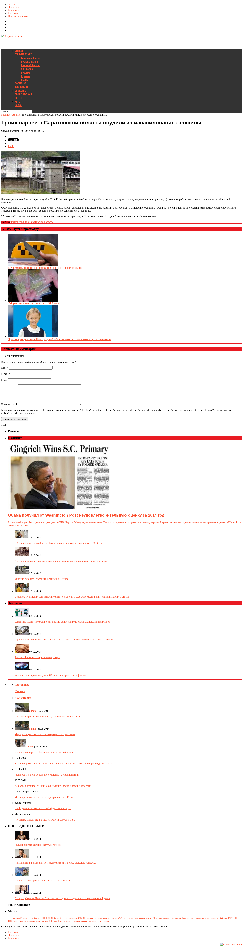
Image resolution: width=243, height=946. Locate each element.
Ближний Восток (30, 65)
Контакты (13, 13)
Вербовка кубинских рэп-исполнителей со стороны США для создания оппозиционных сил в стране (72, 596)
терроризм (214, 918)
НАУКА (18, 105)
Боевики (26, 72)
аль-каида (18, 921)
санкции (84, 921)
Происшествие (187, 918)
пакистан (69, 921)
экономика (166, 918)
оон (55, 921)
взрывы (90, 918)
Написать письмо (18, 16)
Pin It (11, 146)
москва (159, 918)
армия (100, 918)
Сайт (4, 380)
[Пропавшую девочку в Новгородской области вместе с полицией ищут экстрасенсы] (33, 336)
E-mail (5, 373)
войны (74, 918)
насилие (15, 222)
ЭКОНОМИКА (21, 87)
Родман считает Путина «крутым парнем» (38, 844)
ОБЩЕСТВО (20, 91)
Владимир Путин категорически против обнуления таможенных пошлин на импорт (62, 621)
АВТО (17, 101)
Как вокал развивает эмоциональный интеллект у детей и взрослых (53, 786)
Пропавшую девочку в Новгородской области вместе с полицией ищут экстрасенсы (59, 339)
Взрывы (25, 76)
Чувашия (61, 921)
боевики (37, 918)
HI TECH (18, 98)
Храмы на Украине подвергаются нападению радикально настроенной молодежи (61, 561)
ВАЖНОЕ (81, 918)
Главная (19, 51)
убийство (223, 918)
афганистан (27, 921)
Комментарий (9, 404)
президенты (144, 918)
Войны (24, 80)
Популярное (22, 684)
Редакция (13, 10)
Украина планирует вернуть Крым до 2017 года (41, 578)
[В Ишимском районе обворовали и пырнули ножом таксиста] (33, 264)
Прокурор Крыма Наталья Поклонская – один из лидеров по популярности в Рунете (62, 898)
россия (31, 918)
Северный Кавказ (30, 58)
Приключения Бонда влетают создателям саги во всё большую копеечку (55, 862)
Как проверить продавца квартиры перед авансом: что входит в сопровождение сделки (64, 763)
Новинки (20, 691)
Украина (23, 918)
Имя (4, 367)
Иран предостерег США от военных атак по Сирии (44, 752)
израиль (77, 921)
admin (32, 710)
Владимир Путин (95, 921)
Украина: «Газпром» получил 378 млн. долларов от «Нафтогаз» (50, 675)
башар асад (176, 918)
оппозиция (204, 918)
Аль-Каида (27, 69)
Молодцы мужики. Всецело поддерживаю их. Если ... (45, 797)
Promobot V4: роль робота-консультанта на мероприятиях (47, 774)
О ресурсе (13, 7)
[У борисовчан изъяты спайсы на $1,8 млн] (33, 300)
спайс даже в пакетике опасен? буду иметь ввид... (43, 808)
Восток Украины (30, 61)
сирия (136, 918)
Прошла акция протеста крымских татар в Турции (43, 880)
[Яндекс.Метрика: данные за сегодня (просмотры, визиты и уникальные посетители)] (231, 944)
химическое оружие (40, 921)
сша (95, 918)
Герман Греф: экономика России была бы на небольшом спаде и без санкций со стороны (65, 639)
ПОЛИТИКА (20, 83)
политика (107, 918)
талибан (106, 921)
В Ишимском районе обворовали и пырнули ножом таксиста (45, 267)
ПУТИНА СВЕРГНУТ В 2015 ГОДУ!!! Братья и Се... (45, 819)
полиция (24, 222)
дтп (69, 918)
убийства (121, 918)
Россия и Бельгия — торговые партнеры (37, 657)
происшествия (14, 918)
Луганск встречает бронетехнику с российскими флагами (47, 716)
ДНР (51, 921)
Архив (11, 4)
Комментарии (23, 697)
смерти (114, 918)
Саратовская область (41, 222)
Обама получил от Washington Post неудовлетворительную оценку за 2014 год (58, 543)
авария (197, 918)
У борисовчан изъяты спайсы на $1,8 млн (33, 303)
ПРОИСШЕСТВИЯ (23, 94)
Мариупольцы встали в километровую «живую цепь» (45, 734)
